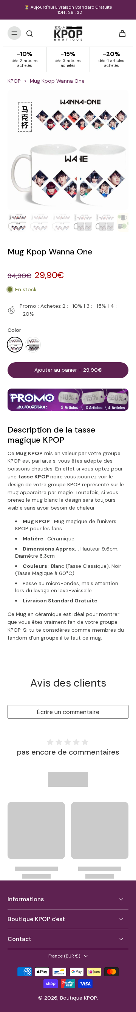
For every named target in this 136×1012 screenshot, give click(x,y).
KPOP (14, 80)
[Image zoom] (68, 150)
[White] (15, 344)
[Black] (33, 344)
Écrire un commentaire (68, 712)
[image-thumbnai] (17, 222)
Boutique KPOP (78, 997)
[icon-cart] (120, 33)
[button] (68, 370)
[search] (29, 33)
